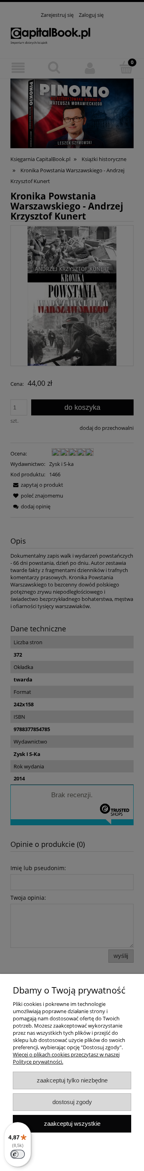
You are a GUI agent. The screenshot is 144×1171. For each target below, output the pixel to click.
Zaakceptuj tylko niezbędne (72, 1080)
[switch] (17, 1154)
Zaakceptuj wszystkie (72, 1123)
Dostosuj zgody (72, 1101)
